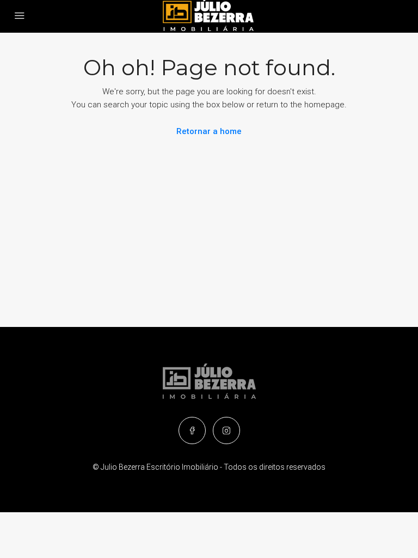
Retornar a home (209, 131)
